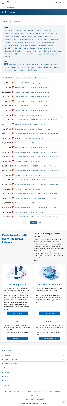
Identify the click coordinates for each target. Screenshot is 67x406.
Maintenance (31, 67)
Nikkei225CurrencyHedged (14, 42)
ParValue (35, 64)
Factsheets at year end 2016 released (27, 189)
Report (7, 67)
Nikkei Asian (28, 399)
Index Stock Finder (10, 364)
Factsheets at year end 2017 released (27, 175)
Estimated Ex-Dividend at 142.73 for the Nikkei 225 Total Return (36, 120)
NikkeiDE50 (42, 45)
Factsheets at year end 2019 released (27, 143)
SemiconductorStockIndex (53, 51)
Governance (8, 368)
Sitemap (8, 391)
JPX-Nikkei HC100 (11, 54)
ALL (6, 30)
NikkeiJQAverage (41, 39)
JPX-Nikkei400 (54, 39)
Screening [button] (16, 22)
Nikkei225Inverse (10, 39)
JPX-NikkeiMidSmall (11, 45)
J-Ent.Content (9, 57)
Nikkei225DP (9, 33)
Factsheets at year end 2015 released (27, 203)
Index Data (7, 376)
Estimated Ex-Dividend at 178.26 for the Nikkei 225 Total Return (36, 133)
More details (17, 313)
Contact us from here (49, 339)
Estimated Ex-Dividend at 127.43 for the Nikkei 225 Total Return (36, 198)
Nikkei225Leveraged (45, 36)
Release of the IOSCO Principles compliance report (32, 83)
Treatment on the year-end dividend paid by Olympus (32, 129)
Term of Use (17, 391)
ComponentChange (24, 64)
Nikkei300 (31, 30)
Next (33, 222)
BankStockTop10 (40, 54)
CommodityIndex (30, 48)
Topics (13, 67)
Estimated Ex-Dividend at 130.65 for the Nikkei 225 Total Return (36, 180)
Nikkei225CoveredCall (12, 36)
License (6, 372)
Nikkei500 (39, 30)
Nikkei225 (12, 30)
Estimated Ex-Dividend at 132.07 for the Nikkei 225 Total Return (36, 184)
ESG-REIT (8, 48)
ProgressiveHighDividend (34, 51)
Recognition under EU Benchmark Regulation (30, 124)
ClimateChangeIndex (44, 48)
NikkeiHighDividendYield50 (45, 42)
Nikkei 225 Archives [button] (10, 359)
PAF (41, 64)
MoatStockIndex (52, 54)
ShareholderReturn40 (26, 54)
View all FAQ (17, 339)
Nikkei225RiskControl (29, 36)
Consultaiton (29, 77)
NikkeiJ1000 (49, 30)
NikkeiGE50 (51, 45)
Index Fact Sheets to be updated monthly (28, 115)
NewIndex (12, 64)
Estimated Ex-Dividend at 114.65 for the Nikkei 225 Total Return (36, 194)
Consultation (22, 70)
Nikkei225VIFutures (51, 33)
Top (3, 7)
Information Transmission (54, 391)
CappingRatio (32, 70)
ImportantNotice (10, 70)
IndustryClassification (51, 64)
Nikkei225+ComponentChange (13, 77)
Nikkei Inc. (39, 399)
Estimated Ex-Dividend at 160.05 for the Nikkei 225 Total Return (36, 152)
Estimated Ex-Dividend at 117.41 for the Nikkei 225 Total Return (36, 207)
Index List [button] (7, 355)
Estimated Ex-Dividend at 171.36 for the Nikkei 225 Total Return (36, 157)
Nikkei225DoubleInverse (26, 39)
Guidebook (47, 67)
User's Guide (34, 395)
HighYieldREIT (17, 48)
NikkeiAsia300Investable (28, 45)
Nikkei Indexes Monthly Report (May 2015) (29, 212)
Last (40, 222)
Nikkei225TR (21, 30)
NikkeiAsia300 (29, 42)
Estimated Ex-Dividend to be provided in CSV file (31, 106)
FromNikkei (21, 67)
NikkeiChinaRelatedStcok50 (24, 33)
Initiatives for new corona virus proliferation (29, 138)
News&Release (9, 351)
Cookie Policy (39, 391)
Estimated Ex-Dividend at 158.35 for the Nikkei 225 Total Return (36, 170)
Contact (7, 385)
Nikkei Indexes (11, 2)
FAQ (5, 381)
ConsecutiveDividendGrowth (14, 51)
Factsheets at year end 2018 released (27, 161)
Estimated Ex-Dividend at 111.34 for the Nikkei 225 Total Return (36, 217)
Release (39, 67)
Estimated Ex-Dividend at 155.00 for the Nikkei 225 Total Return (36, 166)
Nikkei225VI (40, 33)
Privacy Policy (27, 391)
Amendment (57, 67)
